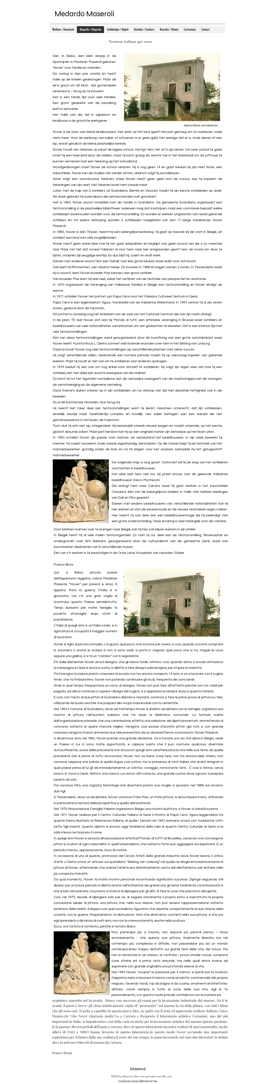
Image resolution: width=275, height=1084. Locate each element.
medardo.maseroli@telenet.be (137, 1081)
